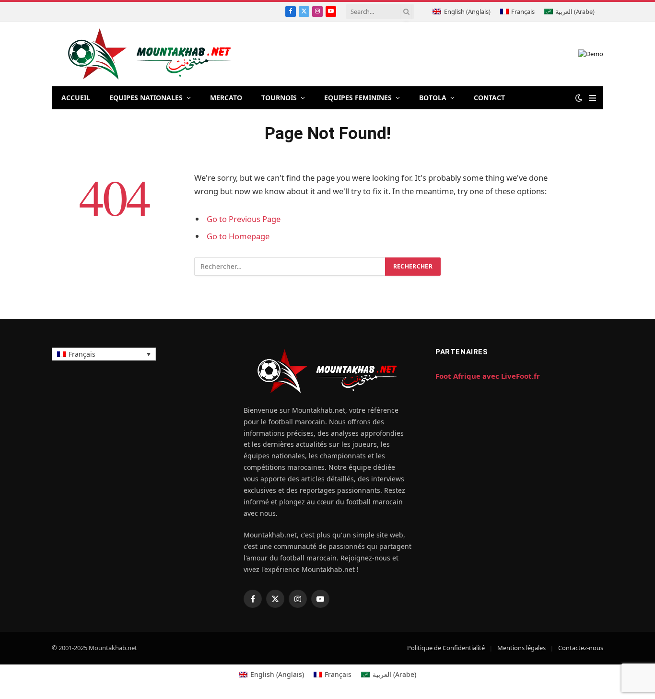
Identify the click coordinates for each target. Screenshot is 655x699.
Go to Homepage (238, 236)
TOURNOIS (279, 97)
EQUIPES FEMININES (358, 97)
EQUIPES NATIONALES (146, 97)
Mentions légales (521, 647)
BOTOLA (432, 97)
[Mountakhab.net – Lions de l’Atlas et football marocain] (150, 54)
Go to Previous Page (244, 218)
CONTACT (489, 97)
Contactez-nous (580, 647)
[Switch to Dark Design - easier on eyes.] (579, 98)
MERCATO (226, 97)
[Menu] (592, 98)
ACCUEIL (75, 97)
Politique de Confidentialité (446, 647)
